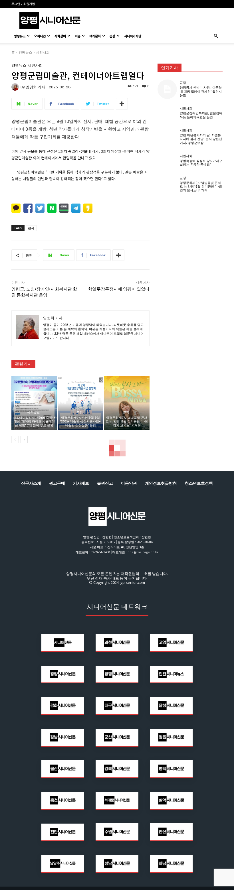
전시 (31, 228)
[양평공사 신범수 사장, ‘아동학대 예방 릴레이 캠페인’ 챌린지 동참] (167, 89)
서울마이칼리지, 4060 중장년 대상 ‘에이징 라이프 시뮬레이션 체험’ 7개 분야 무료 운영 (34, 421)
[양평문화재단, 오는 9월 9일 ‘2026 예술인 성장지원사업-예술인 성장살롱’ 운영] (80, 403)
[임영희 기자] (16, 87)
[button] (216, 36)
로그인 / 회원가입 (23, 4)
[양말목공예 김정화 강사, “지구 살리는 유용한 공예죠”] (167, 160)
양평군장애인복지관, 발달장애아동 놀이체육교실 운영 (201, 115)
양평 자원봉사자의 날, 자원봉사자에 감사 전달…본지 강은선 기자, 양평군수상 (201, 139)
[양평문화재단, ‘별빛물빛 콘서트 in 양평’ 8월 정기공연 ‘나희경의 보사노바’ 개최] (127, 403)
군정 (79, 412)
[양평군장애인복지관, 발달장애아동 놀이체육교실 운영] (167, 113)
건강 (112, 36)
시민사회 (43, 52)
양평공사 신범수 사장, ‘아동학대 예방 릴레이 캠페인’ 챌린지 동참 (201, 91)
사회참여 (60, 36)
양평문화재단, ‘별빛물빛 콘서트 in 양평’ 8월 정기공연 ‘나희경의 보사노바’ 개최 (127, 421)
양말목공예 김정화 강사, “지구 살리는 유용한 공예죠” (201, 162)
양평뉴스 (19, 36)
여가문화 (95, 36)
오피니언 (40, 36)
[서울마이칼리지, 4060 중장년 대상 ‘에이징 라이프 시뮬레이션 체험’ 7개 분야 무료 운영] (34, 403)
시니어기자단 (132, 36)
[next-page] (24, 439)
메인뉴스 (33, 412)
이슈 (77, 36)
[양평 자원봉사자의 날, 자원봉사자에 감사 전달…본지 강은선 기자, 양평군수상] (167, 137)
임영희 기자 (35, 87)
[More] (122, 103)
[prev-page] (15, 439)
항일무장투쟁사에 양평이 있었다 (119, 289)
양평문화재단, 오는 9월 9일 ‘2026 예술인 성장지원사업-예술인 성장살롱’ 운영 (80, 421)
